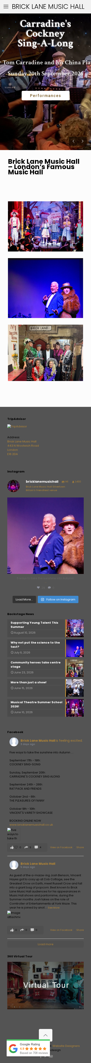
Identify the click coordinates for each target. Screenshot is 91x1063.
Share (80, 847)
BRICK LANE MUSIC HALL (48, 6)
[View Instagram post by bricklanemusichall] (79, 568)
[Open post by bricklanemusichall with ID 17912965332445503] (45, 535)
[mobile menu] (6, 6)
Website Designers (66, 1046)
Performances (45, 95)
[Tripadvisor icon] (50, 1056)
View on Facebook (61, 847)
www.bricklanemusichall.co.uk (31, 825)
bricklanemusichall (45, 502)
